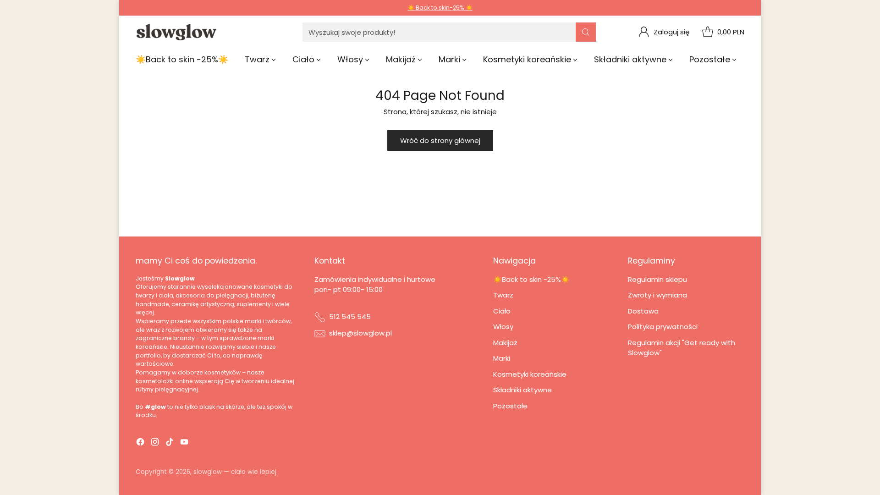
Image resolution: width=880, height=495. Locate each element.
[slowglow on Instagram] (154, 443)
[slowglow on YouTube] (184, 443)
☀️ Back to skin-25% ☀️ (440, 7)
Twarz (503, 295)
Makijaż (505, 342)
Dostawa (643, 311)
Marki (501, 358)
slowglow (207, 472)
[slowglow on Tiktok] (169, 443)
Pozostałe (510, 406)
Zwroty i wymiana (657, 295)
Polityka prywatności (663, 326)
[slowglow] (177, 32)
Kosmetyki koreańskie (529, 374)
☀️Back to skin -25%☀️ (531, 279)
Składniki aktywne (522, 390)
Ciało (502, 311)
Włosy (503, 326)
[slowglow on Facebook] (140, 443)
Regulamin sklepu (657, 279)
